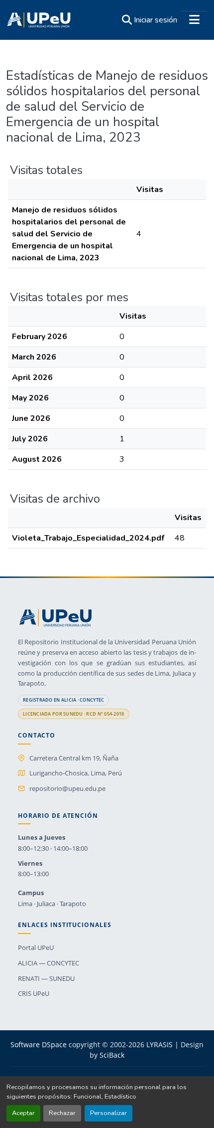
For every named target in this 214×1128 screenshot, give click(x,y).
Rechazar (62, 1113)
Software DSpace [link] (38, 1044)
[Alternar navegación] (194, 19)
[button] (39, 20)
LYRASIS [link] (159, 1044)
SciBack (112, 1055)
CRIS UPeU (33, 993)
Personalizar (108, 1113)
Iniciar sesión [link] (155, 19)
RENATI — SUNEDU (46, 978)
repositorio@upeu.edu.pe (67, 788)
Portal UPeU (36, 947)
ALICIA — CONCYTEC (48, 962)
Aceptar (23, 1113)
